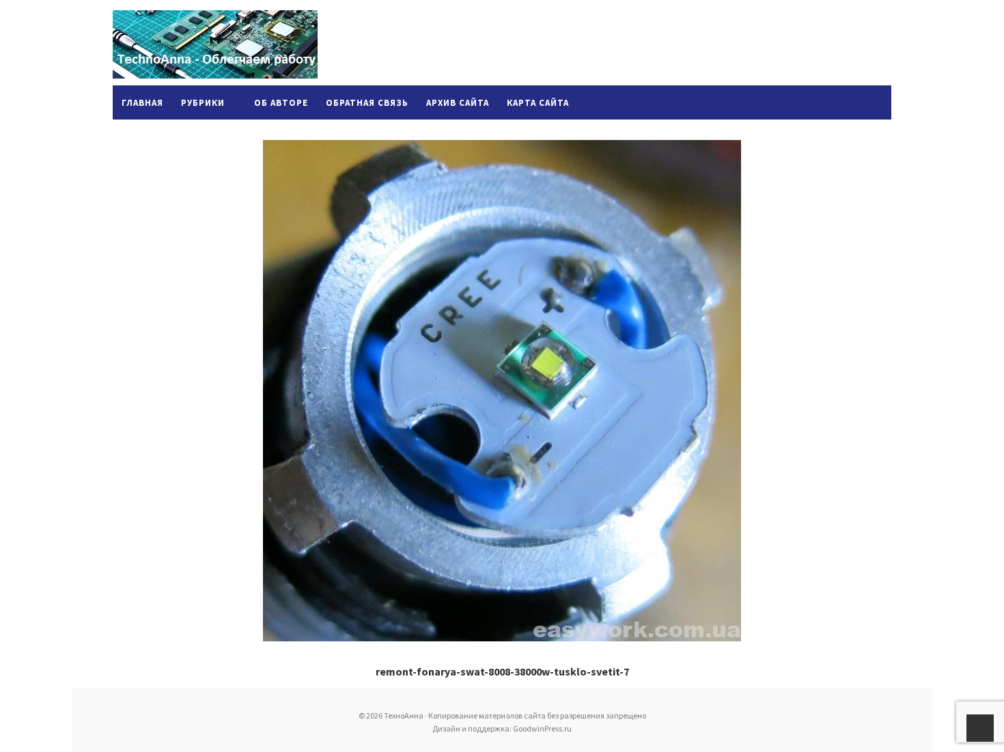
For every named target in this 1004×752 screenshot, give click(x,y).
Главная (142, 102)
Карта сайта (538, 102)
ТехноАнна (215, 44)
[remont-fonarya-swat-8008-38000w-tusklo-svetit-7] (502, 390)
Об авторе (281, 102)
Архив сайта (457, 102)
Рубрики (203, 102)
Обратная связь (367, 102)
